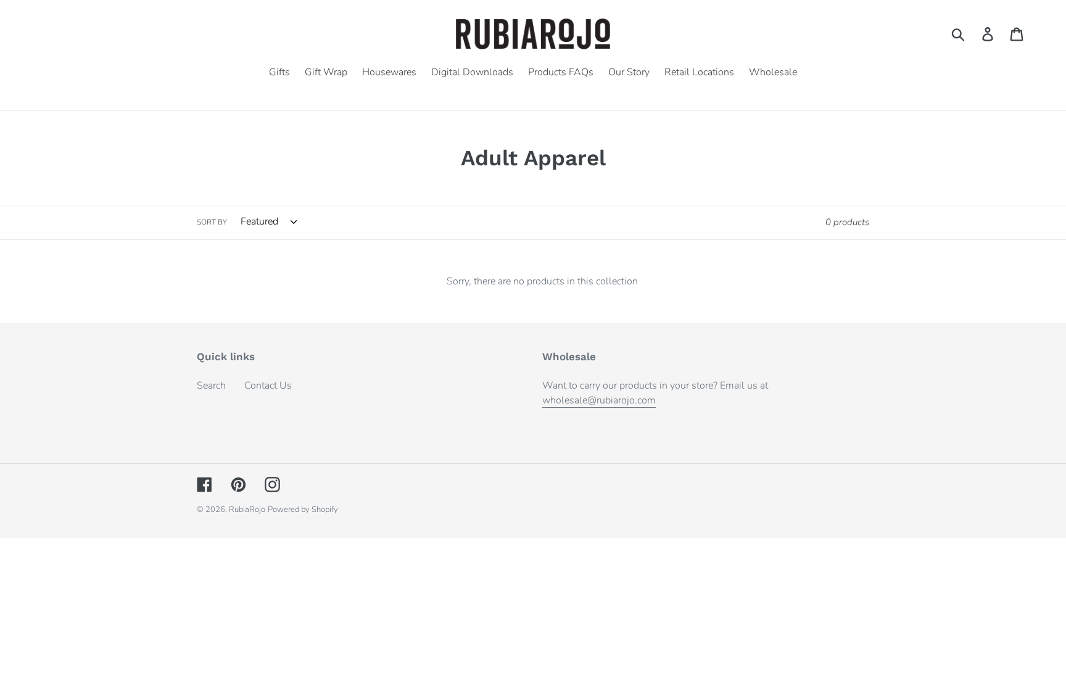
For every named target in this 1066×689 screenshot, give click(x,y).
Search (211, 385)
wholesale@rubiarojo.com (599, 400)
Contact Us (268, 385)
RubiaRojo (247, 509)
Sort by (212, 222)
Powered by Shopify (303, 509)
